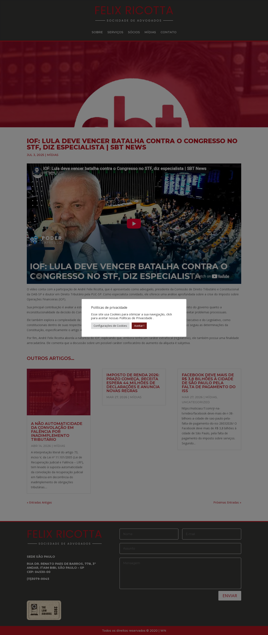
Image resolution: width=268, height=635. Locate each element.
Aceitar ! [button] (139, 326)
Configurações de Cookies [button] (110, 326)
